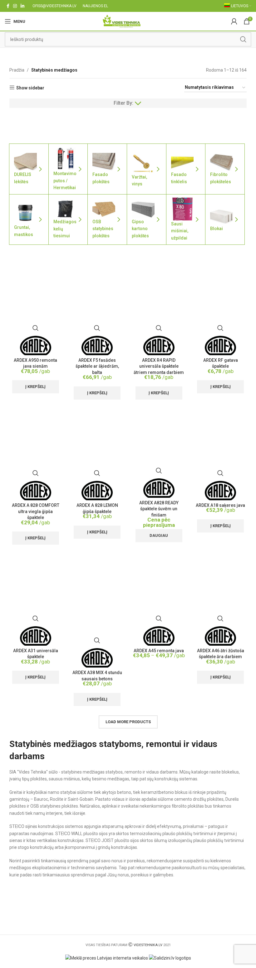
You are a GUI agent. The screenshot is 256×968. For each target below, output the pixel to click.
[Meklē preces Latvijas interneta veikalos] (106, 957)
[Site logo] (121, 20)
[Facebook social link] (8, 6)
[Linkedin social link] (22, 6)
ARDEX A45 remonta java (159, 650)
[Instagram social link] (15, 6)
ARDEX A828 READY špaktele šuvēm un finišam (159, 508)
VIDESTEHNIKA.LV (148, 945)
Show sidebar (30, 87)
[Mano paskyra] (234, 21)
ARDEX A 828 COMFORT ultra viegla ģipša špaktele (35, 511)
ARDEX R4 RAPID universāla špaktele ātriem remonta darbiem (159, 366)
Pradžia (16, 70)
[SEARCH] (243, 39)
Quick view (35, 328)
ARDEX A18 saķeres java (220, 505)
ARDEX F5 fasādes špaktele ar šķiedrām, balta (97, 366)
